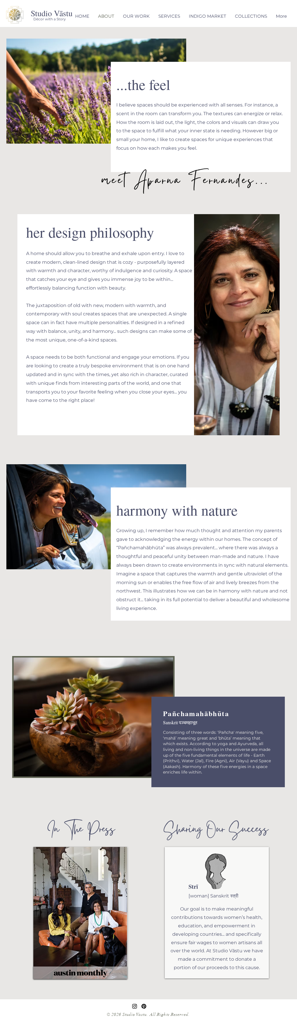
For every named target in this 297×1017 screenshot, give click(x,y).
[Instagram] (134, 1006)
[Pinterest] (144, 1006)
